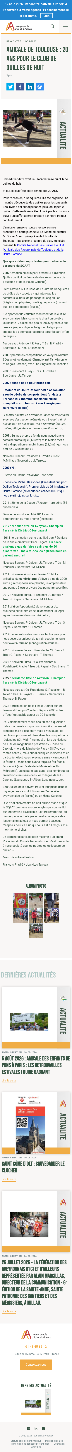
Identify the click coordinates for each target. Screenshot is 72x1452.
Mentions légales (54, 1441)
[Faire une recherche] (52, 26)
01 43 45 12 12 (36, 1346)
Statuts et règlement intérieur (26, 1441)
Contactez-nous (36, 1364)
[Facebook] (28, 1428)
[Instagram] (43, 1428)
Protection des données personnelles (30, 1444)
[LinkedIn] (36, 1428)
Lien (46, 16)
